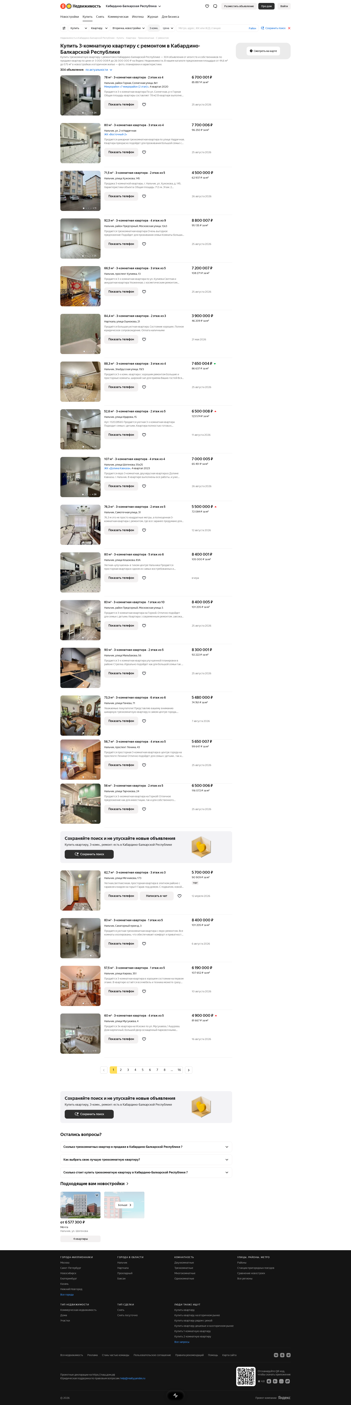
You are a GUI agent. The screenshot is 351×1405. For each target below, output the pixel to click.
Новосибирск (68, 1273)
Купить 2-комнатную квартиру (192, 1336)
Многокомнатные (184, 1273)
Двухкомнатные (184, 1262)
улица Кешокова (125, 560)
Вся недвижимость (71, 1355)
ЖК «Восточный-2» (115, 134)
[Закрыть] (289, 28)
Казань (64, 1283)
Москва (64, 1262)
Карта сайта (229, 1355)
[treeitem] (70, 16)
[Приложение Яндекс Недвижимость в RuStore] (287, 1381)
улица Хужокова (125, 178)
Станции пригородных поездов (255, 1267)
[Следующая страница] (188, 1070)
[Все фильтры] (64, 28)
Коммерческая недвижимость (78, 1309)
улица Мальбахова (126, 655)
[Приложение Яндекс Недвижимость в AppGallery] (281, 1381)
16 (179, 1070)
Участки (65, 1320)
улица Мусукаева (125, 1021)
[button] (215, 6)
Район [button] (252, 28)
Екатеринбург (68, 1278)
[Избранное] (207, 6)
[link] (284, 6)
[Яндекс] (284, 1398)
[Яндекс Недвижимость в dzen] (282, 1355)
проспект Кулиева (126, 273)
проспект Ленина (125, 747)
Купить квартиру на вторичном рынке (197, 1315)
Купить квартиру (184, 1309)
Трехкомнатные (183, 1267)
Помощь (213, 1355)
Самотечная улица (126, 512)
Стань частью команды (115, 1355)
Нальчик (109, 83)
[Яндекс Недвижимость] (80, 6)
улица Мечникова (125, 878)
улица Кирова (123, 973)
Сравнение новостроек (251, 1273)
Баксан (121, 1278)
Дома (63, 1315)
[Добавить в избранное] (144, 104)
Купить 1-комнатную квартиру (192, 1331)
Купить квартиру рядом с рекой (193, 1320)
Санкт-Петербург (70, 1267)
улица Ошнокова (126, 321)
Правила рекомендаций (189, 1355)
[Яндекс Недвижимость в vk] (276, 1355)
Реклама (92, 1355)
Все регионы (244, 1278)
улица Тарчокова (125, 791)
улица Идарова (124, 416)
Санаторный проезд (127, 925)
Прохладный (124, 1273)
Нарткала (109, 321)
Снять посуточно (127, 1315)
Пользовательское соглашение (152, 1355)
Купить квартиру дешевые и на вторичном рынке (204, 1325)
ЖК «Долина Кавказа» (117, 468)
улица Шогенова (125, 464)
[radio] (120, 1070)
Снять (120, 1309)
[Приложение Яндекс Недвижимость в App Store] (269, 1381)
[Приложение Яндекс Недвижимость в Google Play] (275, 1381)
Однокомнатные (184, 1278)
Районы (241, 1262)
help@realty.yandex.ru (132, 1378)
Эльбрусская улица (126, 369)
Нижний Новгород (71, 1289)
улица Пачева (123, 703)
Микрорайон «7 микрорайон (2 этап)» (126, 86)
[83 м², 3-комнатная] (82, 940)
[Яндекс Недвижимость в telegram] (288, 1355)
